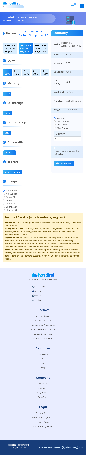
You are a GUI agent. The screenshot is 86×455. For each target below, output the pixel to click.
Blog (43, 363)
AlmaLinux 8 (11, 193)
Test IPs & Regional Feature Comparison (32, 33)
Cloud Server (14, 17)
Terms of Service (43, 413)
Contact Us (43, 388)
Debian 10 (10, 203)
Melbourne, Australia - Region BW (40, 48)
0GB (7, 133)
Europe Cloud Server (43, 334)
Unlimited (9, 152)
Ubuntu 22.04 (12, 206)
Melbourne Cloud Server (12, 20)
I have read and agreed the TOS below (66, 152)
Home (5, 17)
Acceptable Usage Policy (43, 417)
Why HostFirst (43, 392)
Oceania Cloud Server (43, 338)
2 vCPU (16, 72)
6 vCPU (35, 72)
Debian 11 (10, 200)
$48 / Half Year (63, 124)
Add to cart (66, 163)
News (43, 359)
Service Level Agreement (43, 426)
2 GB (7, 93)
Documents (43, 354)
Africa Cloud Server (43, 320)
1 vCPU (7, 72)
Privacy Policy (43, 422)
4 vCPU (26, 72)
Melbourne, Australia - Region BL (25, 48)
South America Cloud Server (43, 329)
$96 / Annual (62, 128)
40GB (7, 113)
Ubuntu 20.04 (12, 210)
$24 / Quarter (63, 121)
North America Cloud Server (43, 325)
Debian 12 (10, 197)
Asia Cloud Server (43, 316)
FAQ (43, 367)
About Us (43, 383)
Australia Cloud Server (29, 17)
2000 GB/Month (13, 172)
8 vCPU (45, 72)
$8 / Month (62, 118)
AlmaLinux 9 (11, 190)
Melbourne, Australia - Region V (10, 48)
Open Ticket (43, 397)
